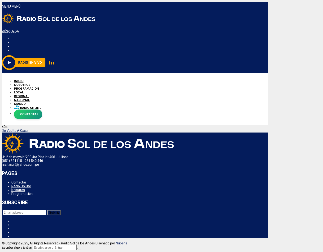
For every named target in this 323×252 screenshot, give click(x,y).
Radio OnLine (21, 186)
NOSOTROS (22, 85)
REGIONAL (21, 96)
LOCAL (19, 92)
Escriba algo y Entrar (17, 247)
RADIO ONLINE (30, 108)
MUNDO (20, 103)
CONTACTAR (29, 114)
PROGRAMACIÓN (26, 88)
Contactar (18, 182)
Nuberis (121, 243)
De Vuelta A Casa (15, 131)
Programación (22, 194)
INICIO (18, 81)
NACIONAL (22, 100)
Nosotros (18, 190)
